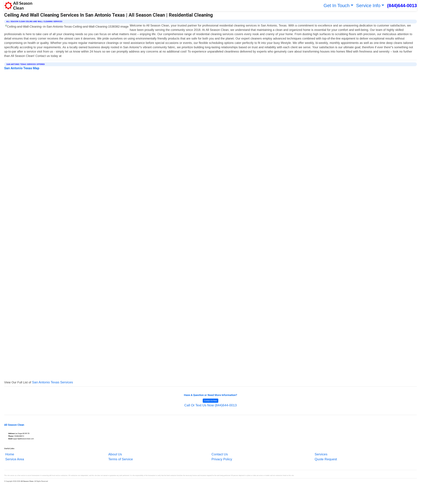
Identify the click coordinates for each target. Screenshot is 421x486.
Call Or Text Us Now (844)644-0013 (210, 405)
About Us (115, 454)
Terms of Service (120, 459)
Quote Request (326, 459)
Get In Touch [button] (337, 5)
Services (321, 454)
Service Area (14, 459)
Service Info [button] (368, 5)
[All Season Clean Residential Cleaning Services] (18, 5)
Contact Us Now (210, 401)
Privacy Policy (221, 459)
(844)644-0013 (402, 5)
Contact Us (219, 454)
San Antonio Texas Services (52, 382)
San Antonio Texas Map (21, 68)
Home (9, 454)
